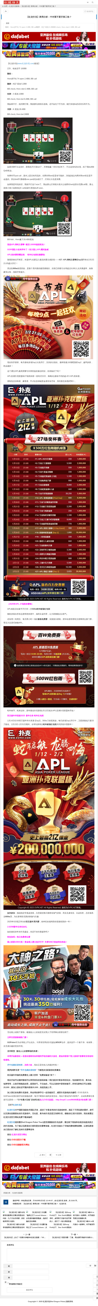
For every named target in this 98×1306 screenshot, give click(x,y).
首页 (6, 6)
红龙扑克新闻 (14, 6)
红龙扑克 (11, 1122)
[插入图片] (92, 1265)
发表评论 (89, 11)
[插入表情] (88, 1265)
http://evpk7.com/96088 (66, 1100)
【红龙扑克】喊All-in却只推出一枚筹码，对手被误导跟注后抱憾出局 (84, 1224)
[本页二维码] (95, 1298)
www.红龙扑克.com (25, 63)
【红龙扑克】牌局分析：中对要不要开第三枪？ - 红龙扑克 (44, 1204)
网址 (7, 1278)
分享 (59, 1155)
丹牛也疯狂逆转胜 (28, 1070)
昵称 (8, 1266)
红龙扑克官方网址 (19, 1135)
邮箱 (8, 1272)
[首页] (95, 1276)
